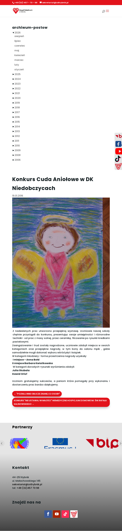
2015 (17, 122)
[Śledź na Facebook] (48, 514)
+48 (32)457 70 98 (28, 488)
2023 (18, 83)
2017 (17, 112)
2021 (17, 93)
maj (16, 50)
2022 (18, 88)
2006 (18, 160)
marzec (19, 60)
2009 (18, 150)
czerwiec (19, 45)
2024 (18, 79)
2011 (17, 141)
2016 (17, 117)
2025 (18, 74)
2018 (17, 107)
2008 (18, 155)
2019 (17, 103)
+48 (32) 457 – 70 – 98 (25, 2)
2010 (17, 145)
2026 (18, 32)
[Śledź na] (74, 514)
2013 (17, 131)
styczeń (19, 69)
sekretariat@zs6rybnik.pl (27, 484)
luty (16, 64)
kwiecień (19, 55)
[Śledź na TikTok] (65, 514)
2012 (17, 136)
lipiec (17, 41)
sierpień (19, 36)
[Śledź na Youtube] (56, 514)
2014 (17, 126)
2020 (18, 98)
